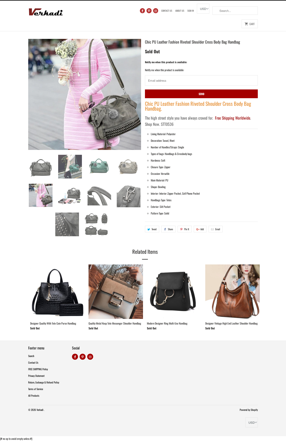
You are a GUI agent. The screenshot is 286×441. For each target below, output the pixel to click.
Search (31, 356)
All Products (33, 395)
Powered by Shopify (249, 410)
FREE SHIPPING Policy (38, 369)
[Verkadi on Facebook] (142, 10)
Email (217, 229)
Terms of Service (35, 389)
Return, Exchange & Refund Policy (43, 382)
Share (170, 229)
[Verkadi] (45, 11)
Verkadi (40, 410)
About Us (179, 10)
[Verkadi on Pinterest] (149, 10)
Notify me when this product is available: (166, 62)
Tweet (154, 229)
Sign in (190, 10)
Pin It (186, 229)
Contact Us (166, 10)
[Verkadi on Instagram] (155, 10)
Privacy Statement (36, 376)
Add (202, 229)
